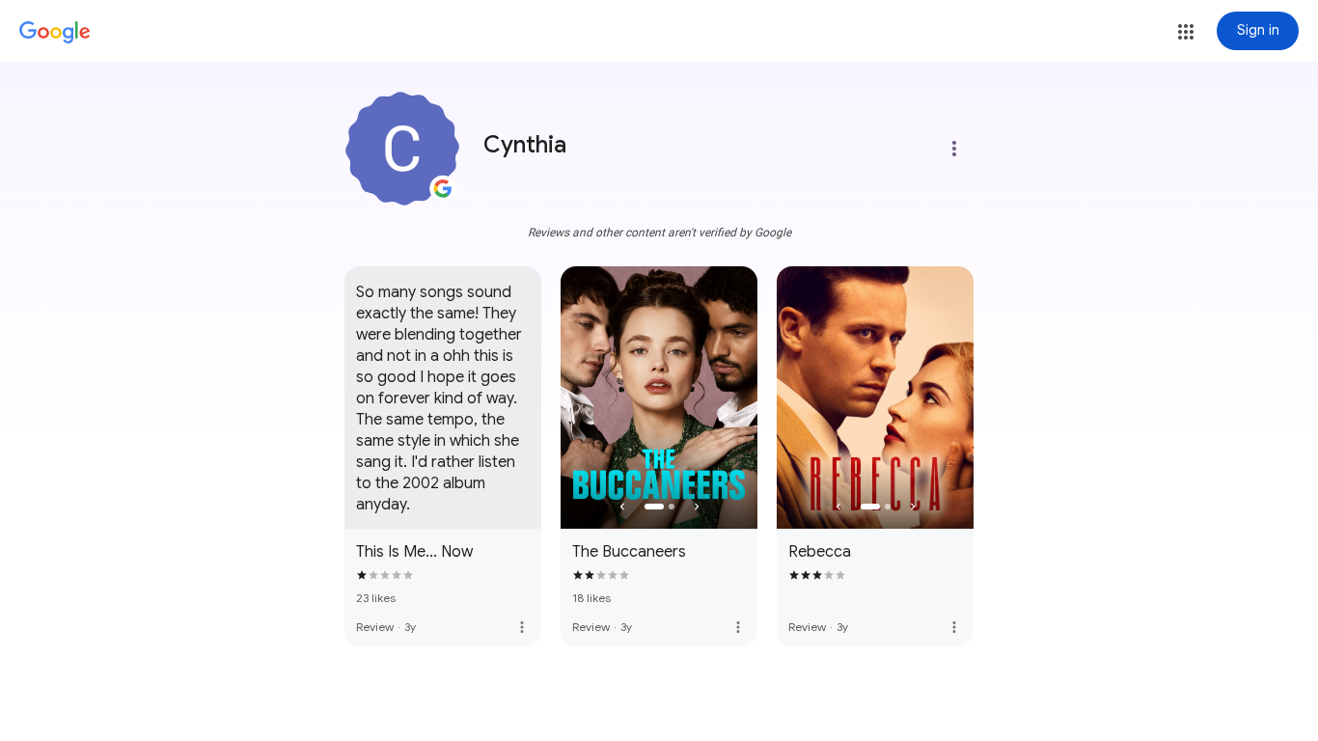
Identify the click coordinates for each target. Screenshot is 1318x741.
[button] (1186, 32)
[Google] (55, 32)
